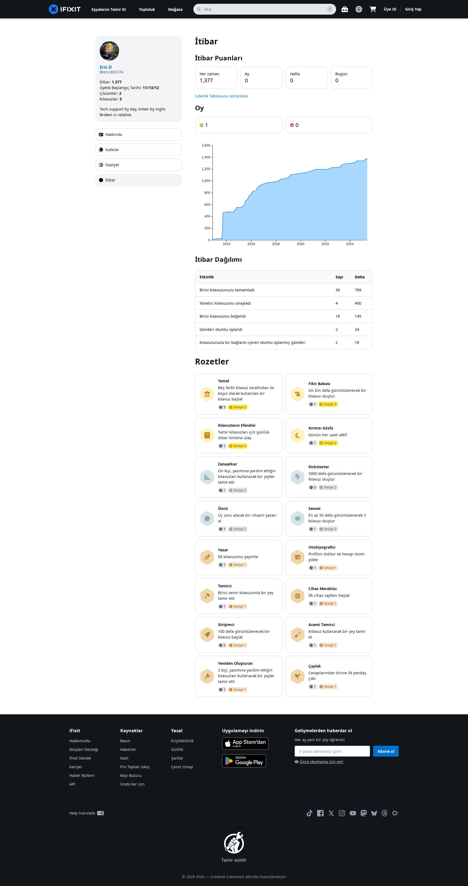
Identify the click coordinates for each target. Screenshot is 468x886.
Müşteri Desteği (83, 749)
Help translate (82, 813)
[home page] (65, 9)
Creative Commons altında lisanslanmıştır (248, 876)
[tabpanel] (284, 366)
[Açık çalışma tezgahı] (344, 9)
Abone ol (386, 751)
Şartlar (177, 758)
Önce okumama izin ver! (321, 761)
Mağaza (175, 9)
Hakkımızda (79, 740)
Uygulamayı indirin (243, 731)
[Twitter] (331, 813)
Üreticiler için (132, 784)
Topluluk (147, 9)
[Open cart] (373, 9)
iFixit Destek (80, 758)
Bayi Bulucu (131, 775)
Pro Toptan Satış (135, 766)
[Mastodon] (363, 813)
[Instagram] (342, 813)
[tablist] (138, 157)
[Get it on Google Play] (244, 760)
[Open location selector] (358, 9)
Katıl (124, 758)
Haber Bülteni (82, 775)
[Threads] (384, 813)
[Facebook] (320, 813)
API (72, 784)
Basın (125, 740)
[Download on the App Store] (245, 743)
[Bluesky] (374, 813)
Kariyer (75, 766)
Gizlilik (177, 749)
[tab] (138, 134)
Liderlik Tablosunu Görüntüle (221, 96)
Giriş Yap (413, 9)
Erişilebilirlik (182, 740)
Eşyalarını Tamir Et (109, 9)
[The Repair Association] (395, 813)
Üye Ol (390, 9)
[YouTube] (353, 813)
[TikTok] (309, 813)
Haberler (128, 749)
